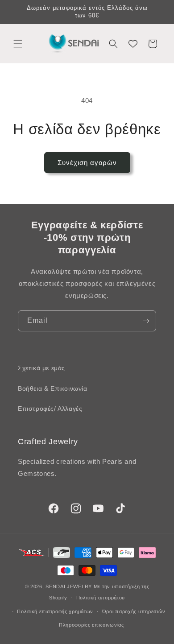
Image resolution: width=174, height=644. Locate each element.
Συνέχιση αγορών (87, 162)
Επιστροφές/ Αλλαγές (50, 408)
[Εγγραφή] (146, 320)
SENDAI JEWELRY (69, 586)
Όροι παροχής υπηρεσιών (134, 611)
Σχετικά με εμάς (41, 368)
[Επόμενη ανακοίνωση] (157, 12)
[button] (18, 44)
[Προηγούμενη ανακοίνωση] (16, 12)
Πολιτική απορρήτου (100, 597)
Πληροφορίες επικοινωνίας (91, 624)
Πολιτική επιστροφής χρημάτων (55, 611)
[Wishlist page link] (132, 43)
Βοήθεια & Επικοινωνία (52, 388)
